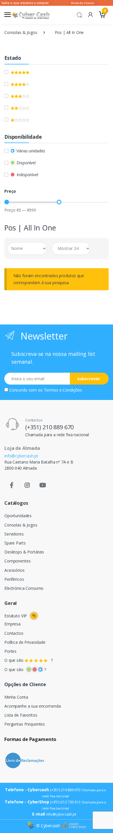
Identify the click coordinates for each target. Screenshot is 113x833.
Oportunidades (18, 515)
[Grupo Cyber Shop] (74, 826)
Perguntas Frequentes (24, 724)
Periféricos (14, 579)
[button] (79, 14)
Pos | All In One (69, 32)
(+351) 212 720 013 (65, 802)
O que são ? (28, 660)
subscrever (88, 378)
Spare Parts (14, 543)
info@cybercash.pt (21, 456)
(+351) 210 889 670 (49, 427)
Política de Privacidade (24, 642)
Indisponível (27, 174)
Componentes (17, 561)
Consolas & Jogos (20, 32)
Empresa (12, 624)
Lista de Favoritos (20, 715)
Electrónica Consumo (23, 588)
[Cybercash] (30, 826)
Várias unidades (31, 151)
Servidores (14, 534)
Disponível (26, 162)
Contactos (13, 633)
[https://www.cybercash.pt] (30, 15)
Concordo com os (45, 390)
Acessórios (14, 570)
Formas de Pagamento (30, 739)
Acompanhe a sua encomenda (32, 706)
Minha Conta (16, 697)
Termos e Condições (63, 390)
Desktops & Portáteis (24, 552)
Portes (10, 651)
